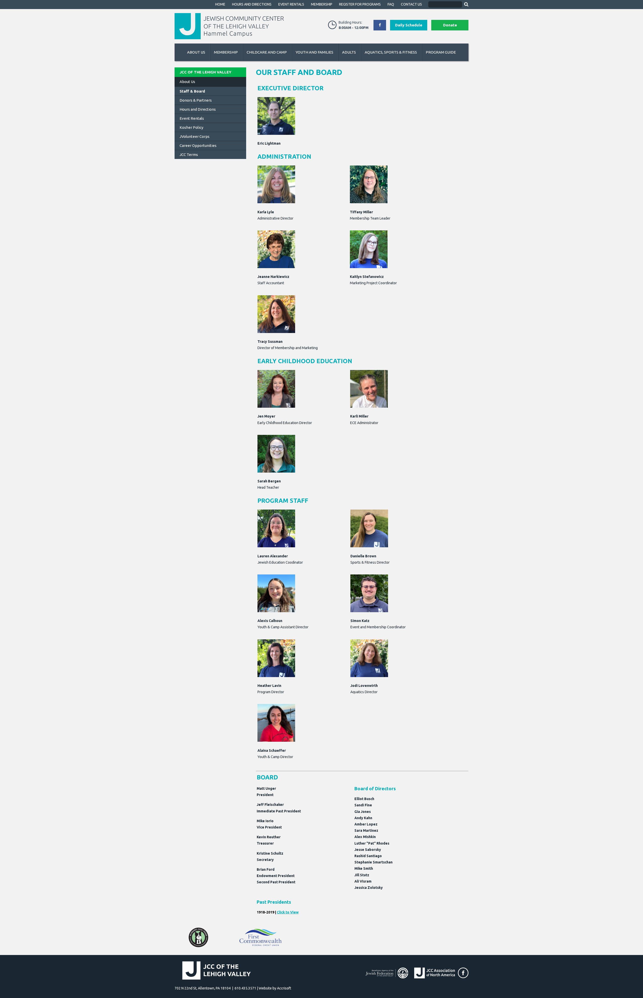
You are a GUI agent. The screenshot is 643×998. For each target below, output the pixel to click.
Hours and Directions (252, 4)
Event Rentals (291, 4)
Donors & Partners (196, 100)
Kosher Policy (191, 127)
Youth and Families (314, 52)
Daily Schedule (408, 25)
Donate (450, 25)
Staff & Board (192, 91)
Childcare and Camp (267, 52)
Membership (321, 4)
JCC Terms (189, 154)
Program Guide (441, 52)
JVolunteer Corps (194, 136)
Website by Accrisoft (275, 988)
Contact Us (411, 4)
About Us (196, 52)
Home (220, 4)
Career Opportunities (198, 145)
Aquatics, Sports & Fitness (391, 52)
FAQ (391, 4)
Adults (349, 52)
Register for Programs (360, 4)
